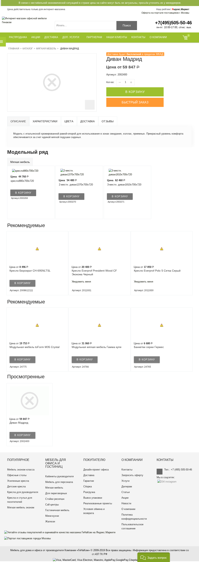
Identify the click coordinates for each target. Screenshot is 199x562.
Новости (126, 503)
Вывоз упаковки (92, 497)
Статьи (125, 492)
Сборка (87, 486)
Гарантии (88, 480)
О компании (128, 509)
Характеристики (45, 121)
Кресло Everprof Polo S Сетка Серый (157, 270)
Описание (18, 121)
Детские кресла (16, 486)
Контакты (126, 469)
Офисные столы (16, 475)
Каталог (28, 48)
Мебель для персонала (59, 482)
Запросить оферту (132, 475)
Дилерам (126, 486)
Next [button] (192, 263)
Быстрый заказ (135, 102)
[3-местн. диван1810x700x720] (125, 172)
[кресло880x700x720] (24, 170)
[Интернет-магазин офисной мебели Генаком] (26, 20)
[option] (37, 263)
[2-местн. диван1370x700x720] (76, 172)
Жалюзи (50, 521)
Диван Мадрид (19, 422)
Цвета (68, 121)
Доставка (87, 121)
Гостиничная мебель (57, 510)
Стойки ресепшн (54, 498)
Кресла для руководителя (22, 492)
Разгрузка (89, 492)
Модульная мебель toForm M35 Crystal (34, 347)
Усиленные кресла (18, 480)
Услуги (125, 480)
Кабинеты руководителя (59, 476)
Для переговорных (56, 493)
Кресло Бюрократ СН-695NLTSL (30, 270)
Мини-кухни (52, 515)
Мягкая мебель (46, 48)
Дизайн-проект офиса (96, 469)
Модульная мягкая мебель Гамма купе (96, 347)
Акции (124, 497)
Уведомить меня (81, 281)
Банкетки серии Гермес (149, 347)
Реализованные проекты (97, 503)
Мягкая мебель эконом (20, 507)
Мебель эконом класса (20, 469)
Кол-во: (110, 82)
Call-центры (52, 504)
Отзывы (107, 121)
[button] (153, 557)
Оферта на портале (165, 12)
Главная (13, 48)
